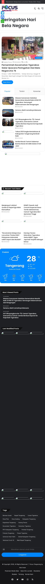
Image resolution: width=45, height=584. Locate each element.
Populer (7, 91)
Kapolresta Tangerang (9, 522)
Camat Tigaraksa (33, 515)
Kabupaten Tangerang (28, 519)
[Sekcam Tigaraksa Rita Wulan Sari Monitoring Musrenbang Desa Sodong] (36, 493)
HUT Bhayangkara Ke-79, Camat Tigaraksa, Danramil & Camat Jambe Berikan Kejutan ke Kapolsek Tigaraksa (28, 122)
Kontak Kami (29, 574)
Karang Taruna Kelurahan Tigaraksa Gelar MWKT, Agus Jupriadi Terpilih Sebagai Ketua (33, 237)
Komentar (36, 91)
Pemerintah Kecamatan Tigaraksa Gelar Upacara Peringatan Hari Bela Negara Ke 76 (21, 68)
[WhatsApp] (2, 21)
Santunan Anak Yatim (9, 536)
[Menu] (42, 9)
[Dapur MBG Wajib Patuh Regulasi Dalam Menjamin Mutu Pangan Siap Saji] (36, 501)
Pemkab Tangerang (27, 529)
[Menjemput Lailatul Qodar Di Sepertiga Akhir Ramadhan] (11, 197)
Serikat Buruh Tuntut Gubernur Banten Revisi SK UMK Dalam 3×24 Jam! (28, 144)
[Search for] (39, 9)
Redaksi (14, 574)
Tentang (21, 574)
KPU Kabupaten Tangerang (11, 529)
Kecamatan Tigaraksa (9, 526)
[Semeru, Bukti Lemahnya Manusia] (8, 113)
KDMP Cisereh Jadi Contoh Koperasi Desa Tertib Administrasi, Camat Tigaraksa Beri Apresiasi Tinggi (32, 209)
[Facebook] (2, 17)
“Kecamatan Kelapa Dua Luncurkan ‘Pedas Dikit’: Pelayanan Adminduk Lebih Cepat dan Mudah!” (11, 236)
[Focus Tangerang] (10, 8)
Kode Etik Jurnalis (26, 571)
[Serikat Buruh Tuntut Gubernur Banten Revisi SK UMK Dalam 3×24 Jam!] (8, 144)
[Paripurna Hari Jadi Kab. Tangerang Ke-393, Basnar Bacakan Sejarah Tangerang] (8, 501)
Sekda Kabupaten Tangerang (26, 536)
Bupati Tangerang (19, 515)
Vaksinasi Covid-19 (8, 540)
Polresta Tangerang (8, 533)
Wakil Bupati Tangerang (24, 540)
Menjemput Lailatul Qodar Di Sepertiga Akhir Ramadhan (11, 207)
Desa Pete (6, 519)
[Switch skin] (35, 9)
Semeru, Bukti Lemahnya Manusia (28, 110)
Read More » (7, 82)
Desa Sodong (16, 519)
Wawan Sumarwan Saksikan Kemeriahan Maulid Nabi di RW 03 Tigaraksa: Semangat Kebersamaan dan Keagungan (28, 101)
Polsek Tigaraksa (22, 533)
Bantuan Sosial (7, 515)
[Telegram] (2, 13)
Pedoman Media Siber (12, 571)
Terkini (21, 91)
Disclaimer (37, 571)
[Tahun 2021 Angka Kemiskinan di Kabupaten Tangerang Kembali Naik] (8, 134)
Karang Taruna (23, 522)
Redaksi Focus (7, 62)
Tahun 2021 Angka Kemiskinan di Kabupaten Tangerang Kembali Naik (27, 134)
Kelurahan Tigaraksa (25, 526)
